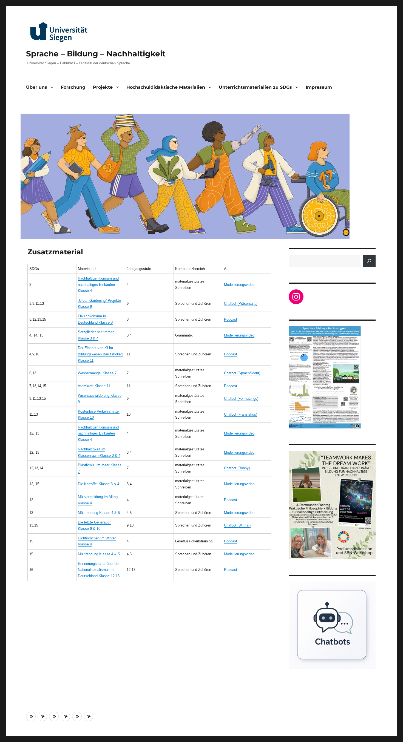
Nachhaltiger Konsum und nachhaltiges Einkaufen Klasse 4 (98, 284)
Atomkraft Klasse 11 (94, 386)
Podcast (230, 319)
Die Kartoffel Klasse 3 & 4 (98, 484)
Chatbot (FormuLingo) (241, 398)
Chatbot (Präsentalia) (240, 303)
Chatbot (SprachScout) (242, 373)
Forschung (73, 87)
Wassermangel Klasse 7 (97, 373)
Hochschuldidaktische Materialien (165, 87)
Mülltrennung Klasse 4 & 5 (99, 513)
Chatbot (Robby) (237, 468)
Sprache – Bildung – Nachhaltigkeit (96, 53)
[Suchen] (369, 261)
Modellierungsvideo (239, 285)
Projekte (103, 87)
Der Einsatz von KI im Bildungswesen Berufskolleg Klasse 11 (100, 354)
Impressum (319, 87)
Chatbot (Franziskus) (240, 414)
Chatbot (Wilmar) (237, 525)
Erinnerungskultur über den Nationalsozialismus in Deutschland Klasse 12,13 (99, 570)
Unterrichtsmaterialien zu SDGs (255, 87)
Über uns (36, 87)
